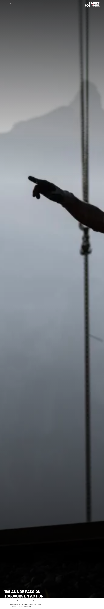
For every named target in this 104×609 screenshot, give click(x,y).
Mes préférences (27, 606)
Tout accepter (13, 606)
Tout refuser (19, 606)
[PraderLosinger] (92, 4)
